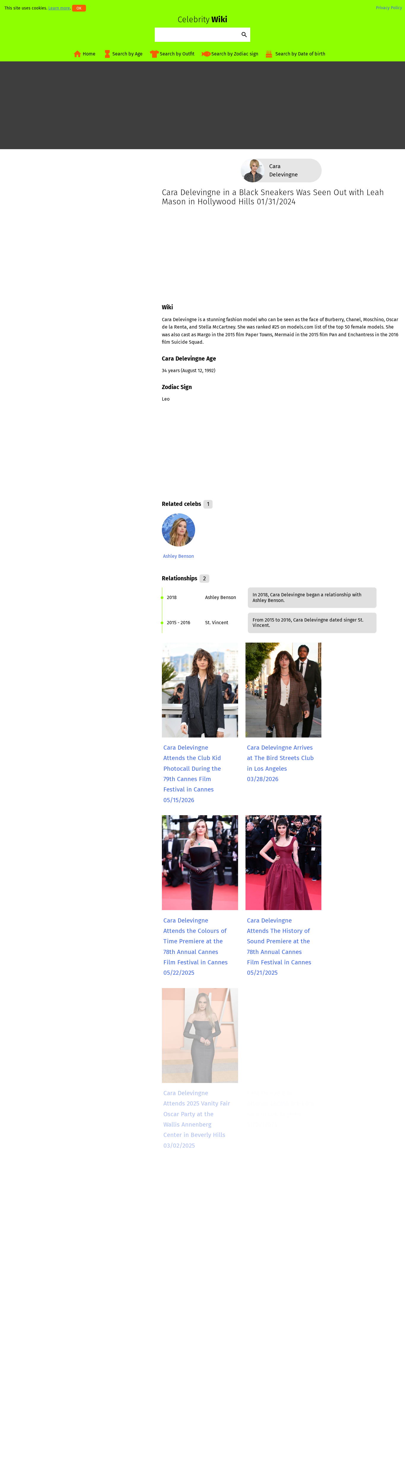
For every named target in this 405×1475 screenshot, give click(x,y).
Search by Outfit (177, 54)
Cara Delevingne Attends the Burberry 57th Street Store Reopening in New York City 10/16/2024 (195, 1287)
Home (89, 54)
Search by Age (127, 54)
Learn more (59, 8)
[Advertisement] (202, 107)
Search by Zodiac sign (234, 54)
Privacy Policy (389, 7)
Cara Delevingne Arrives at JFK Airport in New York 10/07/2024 (280, 1276)
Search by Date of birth (300, 54)
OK (79, 8)
